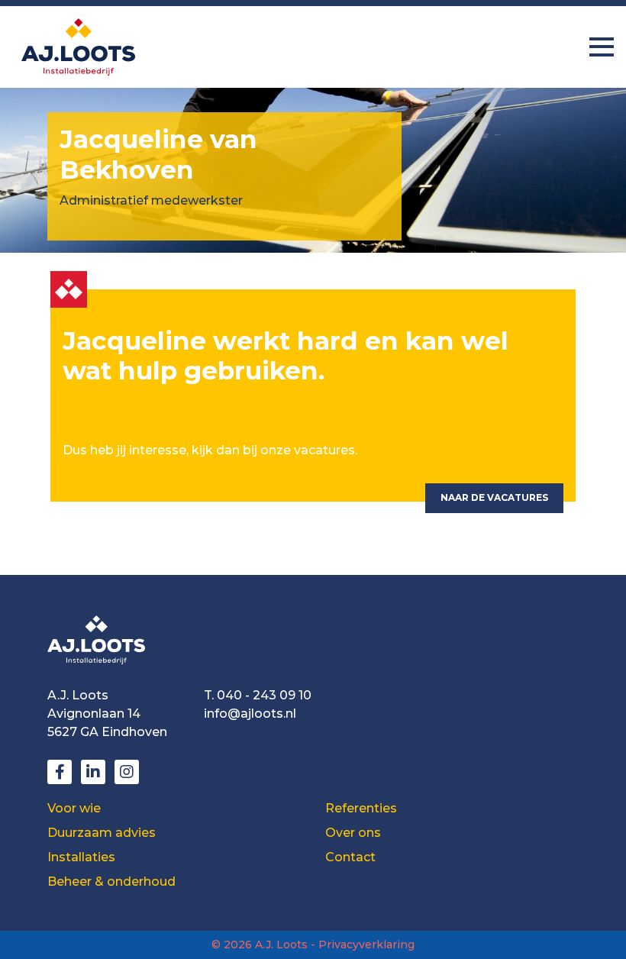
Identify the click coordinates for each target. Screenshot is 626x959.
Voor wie (74, 808)
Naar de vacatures (494, 497)
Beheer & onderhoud (111, 881)
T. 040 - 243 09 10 (257, 695)
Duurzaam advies (101, 832)
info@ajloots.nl (250, 713)
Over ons (353, 832)
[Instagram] (127, 772)
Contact (350, 857)
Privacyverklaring (366, 944)
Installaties (81, 857)
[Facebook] (59, 772)
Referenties (361, 808)
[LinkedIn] (93, 772)
